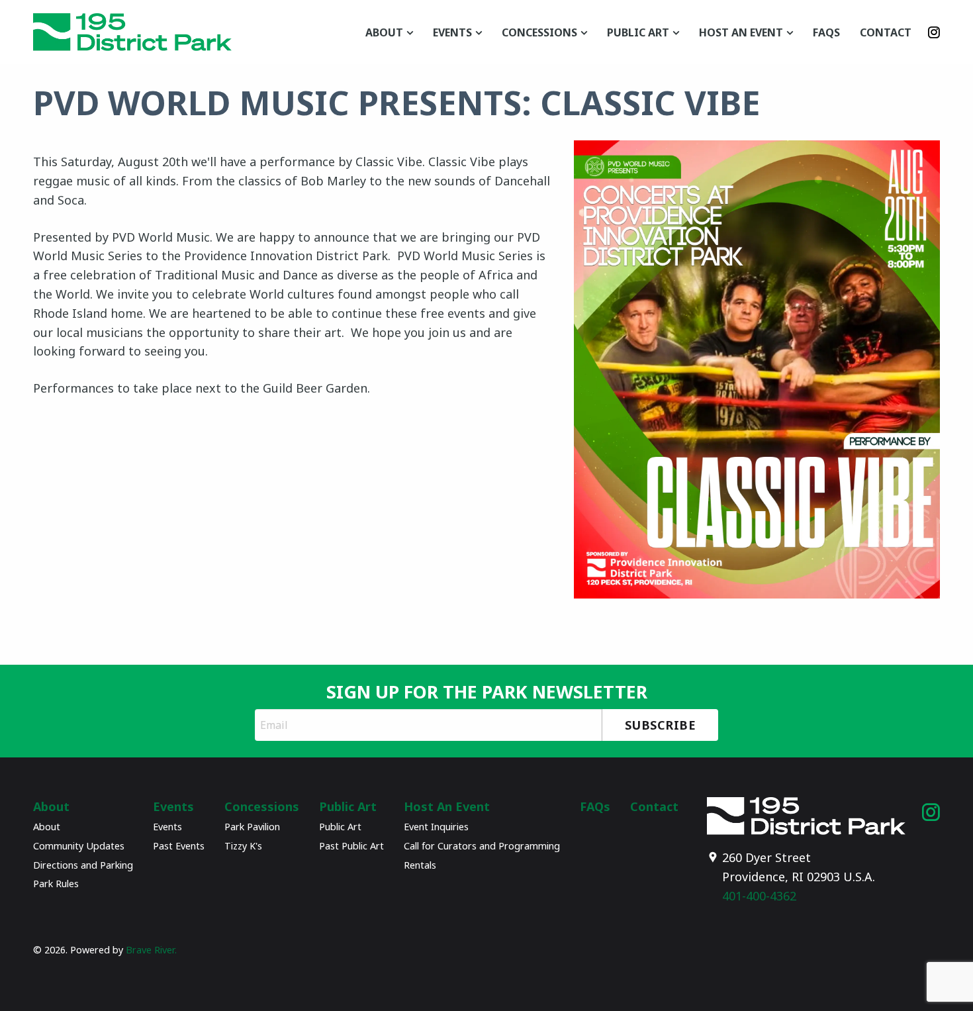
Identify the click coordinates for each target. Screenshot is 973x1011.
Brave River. (151, 949)
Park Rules (56, 883)
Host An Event (741, 32)
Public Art (638, 32)
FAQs (826, 32)
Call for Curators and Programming (482, 846)
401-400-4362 (759, 896)
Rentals (420, 865)
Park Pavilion (252, 826)
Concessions (539, 32)
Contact (885, 32)
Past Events (179, 846)
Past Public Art (351, 846)
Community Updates (78, 846)
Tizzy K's (243, 846)
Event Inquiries (436, 826)
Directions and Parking (83, 865)
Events (452, 32)
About (384, 32)
